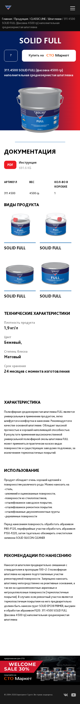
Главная (7, 18)
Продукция (21, 18)
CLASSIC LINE (38, 18)
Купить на (37, 55)
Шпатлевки (55, 18)
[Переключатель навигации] (72, 8)
